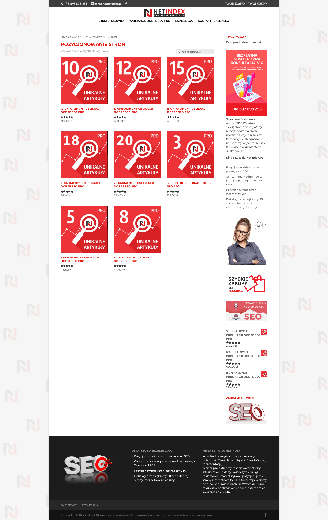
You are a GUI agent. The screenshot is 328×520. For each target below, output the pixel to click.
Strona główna (70, 36)
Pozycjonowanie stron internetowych (160, 470)
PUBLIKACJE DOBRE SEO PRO (149, 21)
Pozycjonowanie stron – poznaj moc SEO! (162, 456)
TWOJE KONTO (235, 3)
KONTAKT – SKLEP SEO (213, 21)
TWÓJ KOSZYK (257, 3)
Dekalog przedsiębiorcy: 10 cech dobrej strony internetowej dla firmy (244, 203)
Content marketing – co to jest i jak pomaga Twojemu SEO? (244, 180)
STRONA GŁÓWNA (111, 21)
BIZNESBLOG (184, 21)
